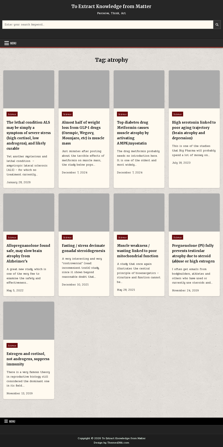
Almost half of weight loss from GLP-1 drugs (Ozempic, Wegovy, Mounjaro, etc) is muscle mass (83, 132)
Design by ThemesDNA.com (111, 442)
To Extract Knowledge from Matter (111, 6)
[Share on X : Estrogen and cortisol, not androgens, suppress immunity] (22, 337)
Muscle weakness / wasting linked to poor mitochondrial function (137, 251)
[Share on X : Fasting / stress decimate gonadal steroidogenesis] (77, 229)
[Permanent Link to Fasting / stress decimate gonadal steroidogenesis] (84, 212)
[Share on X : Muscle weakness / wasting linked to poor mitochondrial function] (132, 229)
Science (12, 114)
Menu (13, 43)
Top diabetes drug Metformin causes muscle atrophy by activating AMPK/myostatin (133, 132)
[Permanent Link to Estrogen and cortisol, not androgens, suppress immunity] (28, 321)
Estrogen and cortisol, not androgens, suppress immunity (28, 359)
